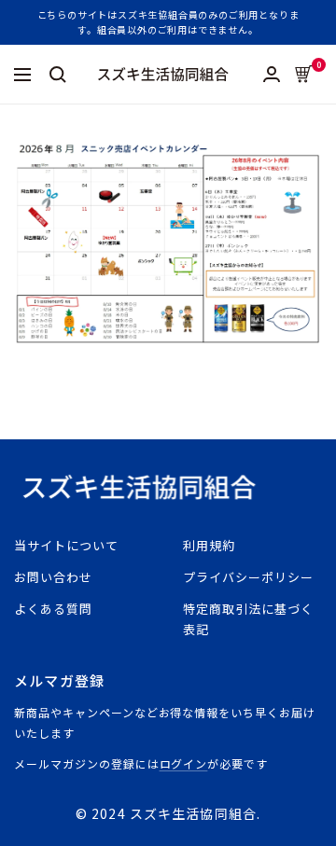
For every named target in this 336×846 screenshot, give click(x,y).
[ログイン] (271, 74)
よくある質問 (53, 608)
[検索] (57, 74)
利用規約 (209, 545)
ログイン (184, 763)
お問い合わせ (53, 577)
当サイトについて (66, 545)
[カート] (304, 74)
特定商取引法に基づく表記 (248, 619)
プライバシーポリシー (248, 577)
